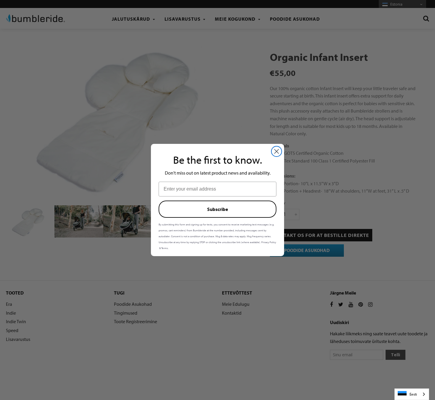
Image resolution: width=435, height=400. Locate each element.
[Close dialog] (276, 151)
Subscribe (217, 209)
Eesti (413, 394)
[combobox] (411, 394)
